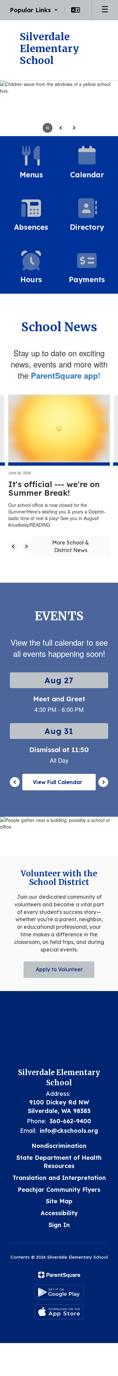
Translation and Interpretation (59, 1178)
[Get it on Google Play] (59, 1292)
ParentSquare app (64, 375)
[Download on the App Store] (59, 1311)
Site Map (59, 1201)
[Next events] (103, 782)
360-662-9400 (70, 1121)
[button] (34, 10)
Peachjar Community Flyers (59, 1189)
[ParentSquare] (59, 1275)
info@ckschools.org (69, 1130)
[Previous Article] (13, 546)
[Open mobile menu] (105, 10)
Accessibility (59, 1213)
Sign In (59, 1225)
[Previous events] (15, 782)
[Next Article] (26, 546)
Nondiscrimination (59, 1146)
